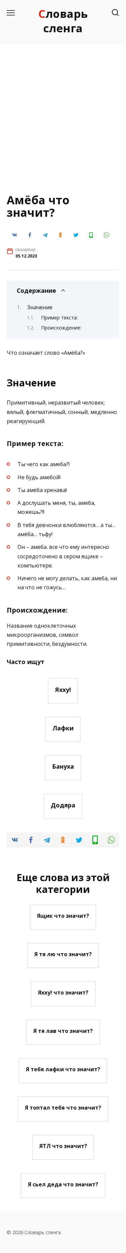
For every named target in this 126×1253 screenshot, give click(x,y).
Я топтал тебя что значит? (63, 1107)
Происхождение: (61, 327)
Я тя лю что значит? (63, 954)
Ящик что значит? (63, 915)
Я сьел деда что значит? (63, 1184)
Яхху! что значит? (63, 992)
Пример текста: (59, 317)
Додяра (63, 805)
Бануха (63, 766)
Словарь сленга (63, 21)
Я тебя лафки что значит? (63, 1069)
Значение (39, 307)
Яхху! (63, 689)
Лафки (63, 728)
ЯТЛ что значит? (63, 1146)
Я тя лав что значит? (63, 1031)
